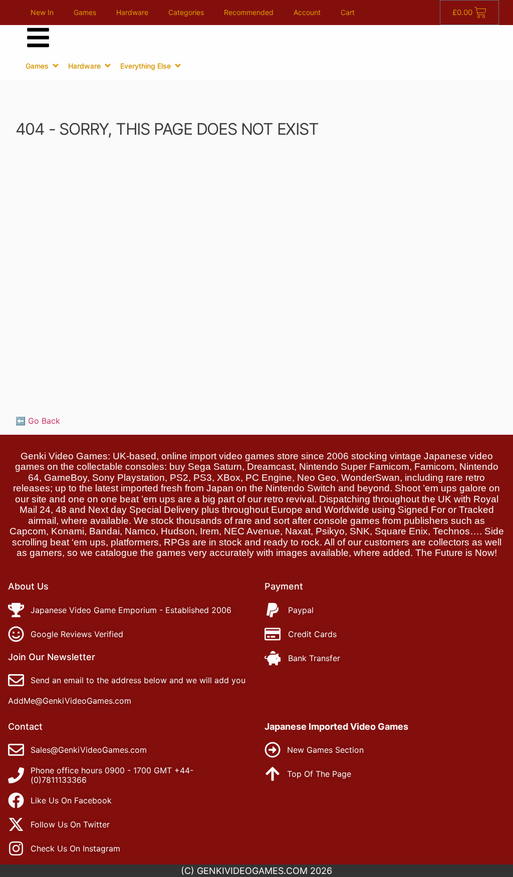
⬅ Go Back (38, 421)
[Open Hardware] (107, 65)
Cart (348, 12)
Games (85, 12)
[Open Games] (55, 65)
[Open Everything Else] (177, 65)
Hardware (132, 12)
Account (307, 12)
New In (42, 12)
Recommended (249, 12)
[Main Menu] (38, 37)
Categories (186, 12)
